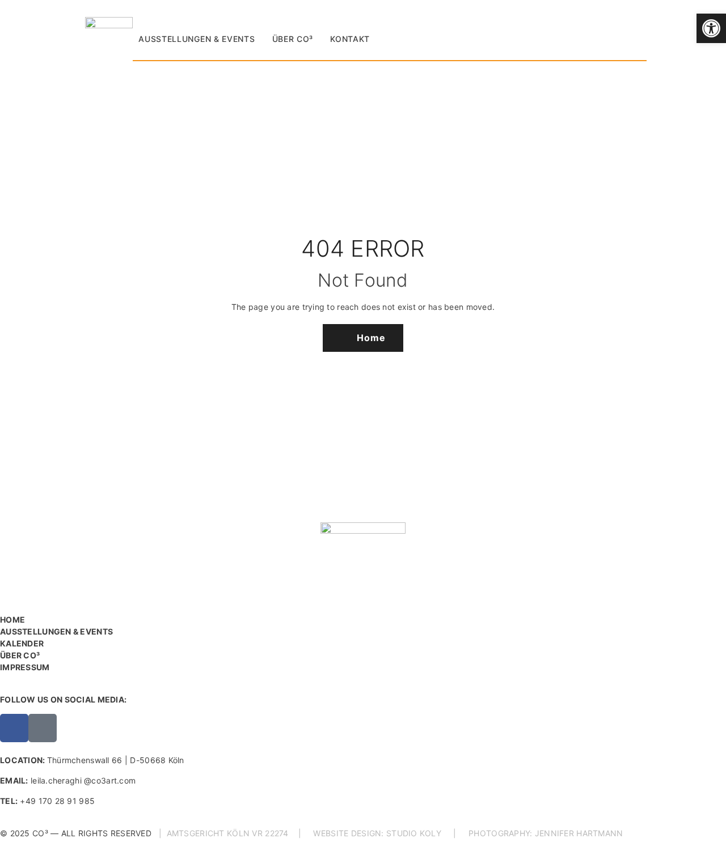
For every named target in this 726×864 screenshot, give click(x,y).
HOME (12, 619)
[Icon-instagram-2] (42, 728)
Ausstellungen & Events (196, 39)
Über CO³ (293, 39)
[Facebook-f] (14, 728)
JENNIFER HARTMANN (579, 833)
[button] (711, 28)
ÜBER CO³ (20, 655)
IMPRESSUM (25, 667)
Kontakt (350, 39)
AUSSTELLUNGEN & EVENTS (56, 631)
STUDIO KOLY (413, 833)
